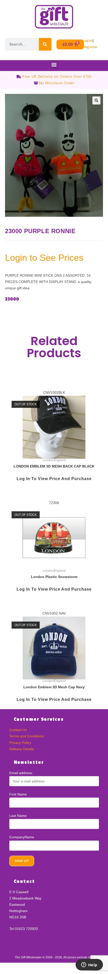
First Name (18, 794)
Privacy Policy (20, 743)
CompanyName (21, 837)
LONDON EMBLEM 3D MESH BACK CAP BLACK (54, 466)
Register (90, 47)
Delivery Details (21, 749)
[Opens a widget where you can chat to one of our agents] (89, 965)
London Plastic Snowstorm (54, 577)
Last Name (18, 816)
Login (87, 41)
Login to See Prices (44, 257)
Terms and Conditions (26, 736)
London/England (54, 460)
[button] (54, 64)
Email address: (21, 773)
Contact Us (18, 730)
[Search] (45, 44)
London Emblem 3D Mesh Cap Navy (54, 687)
